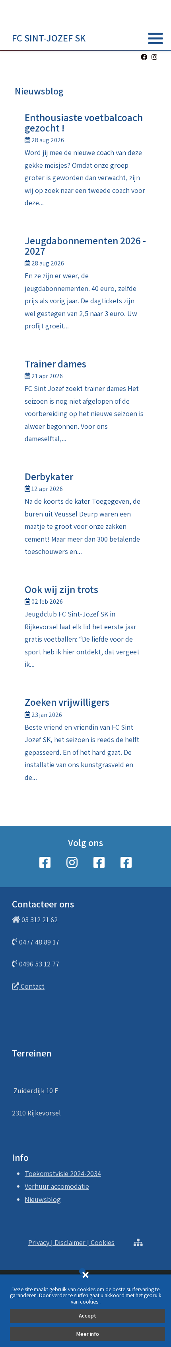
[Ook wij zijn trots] (85, 628)
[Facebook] (144, 57)
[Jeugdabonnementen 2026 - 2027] (85, 285)
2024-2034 (85, 1173)
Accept (87, 1315)
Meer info (87, 1333)
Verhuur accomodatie (57, 1186)
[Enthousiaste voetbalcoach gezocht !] (85, 162)
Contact (32, 986)
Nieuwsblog (43, 1199)
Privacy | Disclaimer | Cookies (71, 1242)
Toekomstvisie (46, 1173)
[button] (155, 38)
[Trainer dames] (85, 403)
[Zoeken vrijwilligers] (85, 741)
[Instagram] (154, 57)
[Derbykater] (85, 515)
